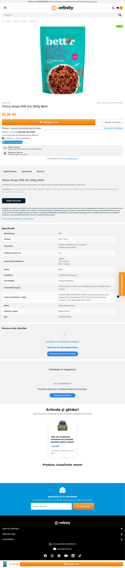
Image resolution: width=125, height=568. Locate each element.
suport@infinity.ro (71, 158)
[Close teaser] (118, 296)
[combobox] (62, 15)
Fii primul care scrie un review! (62, 354)
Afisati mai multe (13, 201)
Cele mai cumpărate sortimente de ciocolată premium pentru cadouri (62, 439)
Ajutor (111, 6)
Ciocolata (33, 21)
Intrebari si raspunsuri (62, 369)
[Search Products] (120, 15)
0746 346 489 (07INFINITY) (64, 544)
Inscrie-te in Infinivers (113, 128)
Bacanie (16, 21)
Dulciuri (24, 21)
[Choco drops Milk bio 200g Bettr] (62, 474)
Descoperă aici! (91, 1)
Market (8, 21)
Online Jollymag (26, 132)
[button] (48, 122)
